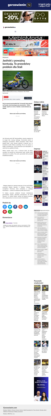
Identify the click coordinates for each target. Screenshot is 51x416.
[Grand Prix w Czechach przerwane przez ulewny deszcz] (45, 106)
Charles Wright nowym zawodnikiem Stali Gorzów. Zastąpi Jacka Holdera (45, 295)
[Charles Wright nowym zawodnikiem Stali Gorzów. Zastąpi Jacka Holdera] (45, 287)
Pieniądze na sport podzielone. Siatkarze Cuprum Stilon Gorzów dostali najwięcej (45, 334)
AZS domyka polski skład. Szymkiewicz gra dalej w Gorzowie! (45, 350)
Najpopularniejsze (44, 210)
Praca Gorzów (36, 410)
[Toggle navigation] (15, 32)
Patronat (13, 410)
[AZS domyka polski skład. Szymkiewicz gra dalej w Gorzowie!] (45, 343)
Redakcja (5, 410)
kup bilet (44, 163)
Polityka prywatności (18, 411)
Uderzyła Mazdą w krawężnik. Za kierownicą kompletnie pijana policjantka (41, 255)
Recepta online (43, 410)
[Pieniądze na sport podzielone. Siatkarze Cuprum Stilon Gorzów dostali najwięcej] (45, 325)
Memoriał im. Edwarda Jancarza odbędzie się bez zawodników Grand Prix (37, 114)
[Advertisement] (18, 127)
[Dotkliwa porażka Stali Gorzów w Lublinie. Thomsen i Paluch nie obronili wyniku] (37, 362)
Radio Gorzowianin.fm (28, 410)
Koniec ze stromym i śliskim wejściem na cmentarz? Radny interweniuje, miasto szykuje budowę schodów (42, 234)
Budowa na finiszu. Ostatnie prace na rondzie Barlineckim (42, 250)
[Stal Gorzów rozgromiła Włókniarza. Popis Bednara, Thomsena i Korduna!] (45, 307)
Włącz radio (28, 98)
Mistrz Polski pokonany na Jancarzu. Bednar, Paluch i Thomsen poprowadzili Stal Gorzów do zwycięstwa (42, 246)
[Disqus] (18, 237)
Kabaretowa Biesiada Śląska (45, 197)
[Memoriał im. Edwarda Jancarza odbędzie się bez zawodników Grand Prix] (37, 106)
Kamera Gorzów (19, 410)
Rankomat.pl (10, 411)
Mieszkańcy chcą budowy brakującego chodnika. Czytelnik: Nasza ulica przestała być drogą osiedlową (42, 240)
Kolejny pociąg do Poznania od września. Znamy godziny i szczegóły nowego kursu (42, 214)
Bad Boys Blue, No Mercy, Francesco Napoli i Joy (45, 184)
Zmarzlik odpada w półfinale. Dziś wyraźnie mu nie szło (37, 129)
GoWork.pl (5, 411)
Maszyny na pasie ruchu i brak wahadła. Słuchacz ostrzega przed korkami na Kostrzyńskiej (42, 224)
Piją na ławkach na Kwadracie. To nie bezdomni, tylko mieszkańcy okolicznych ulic (42, 219)
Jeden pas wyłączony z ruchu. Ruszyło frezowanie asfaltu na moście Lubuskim (42, 229)
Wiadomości (5, 57)
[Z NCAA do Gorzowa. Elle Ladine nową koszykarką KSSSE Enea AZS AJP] (37, 325)
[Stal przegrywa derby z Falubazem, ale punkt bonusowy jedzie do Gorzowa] (37, 307)
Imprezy (37, 149)
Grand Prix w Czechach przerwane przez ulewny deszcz (45, 113)
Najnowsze (37, 210)
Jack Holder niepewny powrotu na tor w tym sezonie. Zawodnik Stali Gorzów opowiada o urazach (37, 352)
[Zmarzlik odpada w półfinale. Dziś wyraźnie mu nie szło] (37, 122)
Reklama (9, 410)
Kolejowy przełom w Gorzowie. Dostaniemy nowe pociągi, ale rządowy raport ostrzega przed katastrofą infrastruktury (42, 261)
